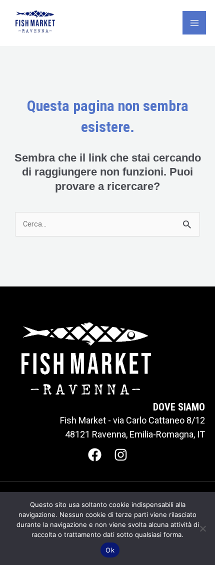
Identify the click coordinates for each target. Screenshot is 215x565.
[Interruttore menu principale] (194, 22)
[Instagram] (121, 455)
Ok (110, 550)
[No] (203, 529)
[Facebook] (95, 455)
